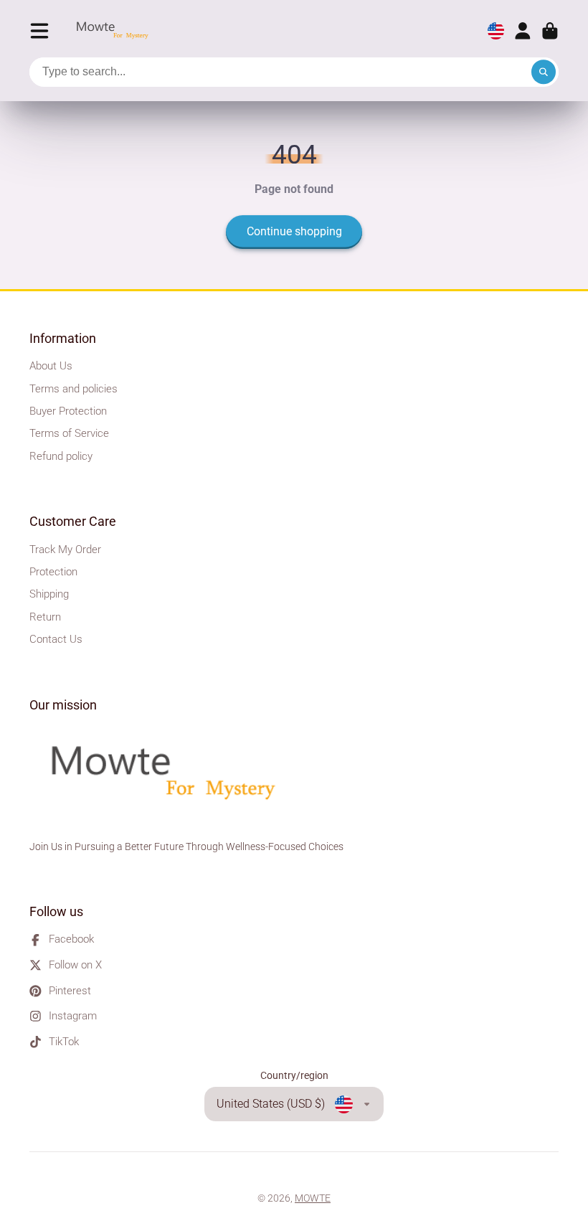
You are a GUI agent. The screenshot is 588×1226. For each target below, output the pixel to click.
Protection (53, 571)
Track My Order (65, 549)
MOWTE (313, 1198)
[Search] (543, 72)
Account (522, 30)
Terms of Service (69, 433)
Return (45, 616)
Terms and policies (73, 388)
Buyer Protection (68, 411)
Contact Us (55, 639)
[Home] (116, 31)
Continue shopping (294, 231)
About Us (50, 365)
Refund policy (61, 456)
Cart (550, 30)
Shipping (49, 594)
